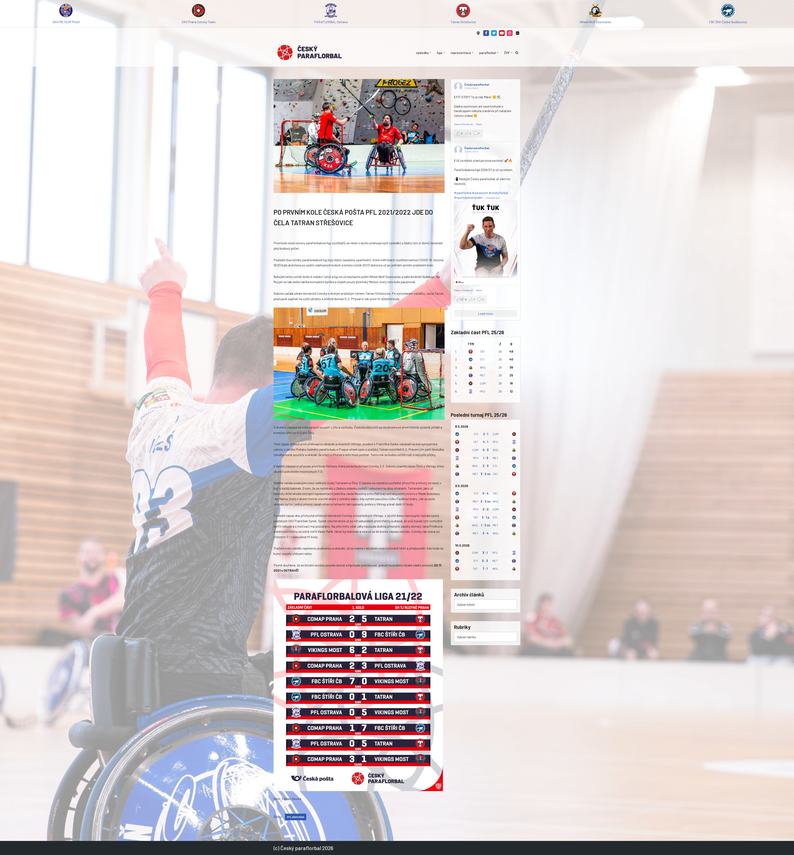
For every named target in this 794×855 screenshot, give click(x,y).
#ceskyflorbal (498, 193)
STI (482, 359)
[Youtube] (502, 33)
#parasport (480, 193)
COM (483, 383)
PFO (482, 391)
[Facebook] (486, 33)
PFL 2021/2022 (295, 816)
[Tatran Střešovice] (463, 11)
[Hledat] (516, 52)
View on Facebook (463, 124)
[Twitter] (494, 33)
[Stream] (478, 33)
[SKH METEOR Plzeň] (66, 11)
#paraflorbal (462, 193)
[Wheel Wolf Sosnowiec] (595, 11)
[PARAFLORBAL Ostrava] (331, 11)
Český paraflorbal (476, 84)
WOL (483, 367)
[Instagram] (510, 33)
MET (482, 375)
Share (479, 124)
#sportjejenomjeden (468, 197)
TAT (482, 351)
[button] (430, 52)
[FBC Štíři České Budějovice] (728, 11)
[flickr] (517, 33)
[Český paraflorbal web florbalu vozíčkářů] (309, 52)
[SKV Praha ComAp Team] (198, 11)
